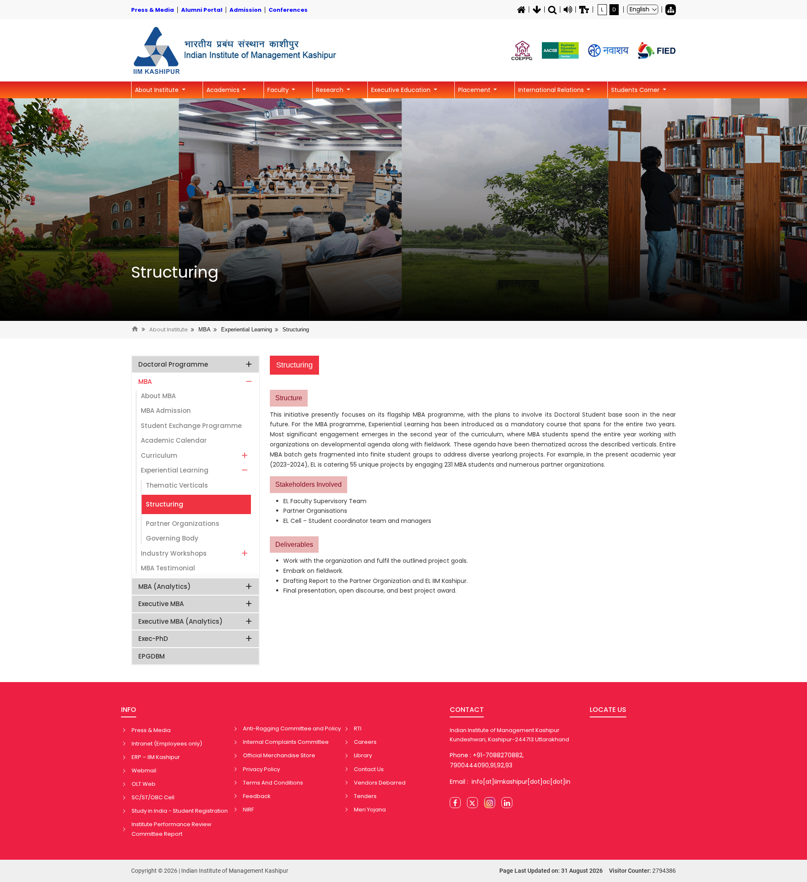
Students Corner (636, 90)
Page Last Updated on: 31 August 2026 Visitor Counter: (587, 870)
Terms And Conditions (273, 783)
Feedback (257, 796)
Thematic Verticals (177, 485)
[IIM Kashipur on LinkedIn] (506, 802)
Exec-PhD (153, 638)
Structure (288, 398)
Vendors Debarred (380, 783)
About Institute (157, 90)
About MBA (158, 395)
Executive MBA (161, 603)
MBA (204, 329)
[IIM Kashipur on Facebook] (455, 802)
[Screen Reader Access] (568, 9)
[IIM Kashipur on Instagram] (489, 802)
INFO (128, 709)
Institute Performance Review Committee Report (171, 828)
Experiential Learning (246, 329)
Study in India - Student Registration (180, 811)
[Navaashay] (608, 50)
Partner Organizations (182, 523)
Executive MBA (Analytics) (180, 621)
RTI (357, 728)
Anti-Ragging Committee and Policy (292, 728)
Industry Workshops (174, 553)
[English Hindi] (642, 9)
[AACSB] (560, 50)
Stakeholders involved (308, 484)
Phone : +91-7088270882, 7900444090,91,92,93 (487, 760)
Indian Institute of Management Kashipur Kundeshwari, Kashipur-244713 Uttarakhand (509, 734)
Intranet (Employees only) (167, 744)
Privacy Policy (261, 769)
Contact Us (369, 769)
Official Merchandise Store (279, 755)
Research (330, 90)
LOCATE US (608, 709)
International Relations (551, 90)
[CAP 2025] (522, 50)
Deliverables (294, 544)
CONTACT (467, 709)
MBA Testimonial (168, 568)
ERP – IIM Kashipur (156, 757)
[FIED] (657, 51)
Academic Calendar (174, 440)
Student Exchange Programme (191, 425)
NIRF (248, 810)
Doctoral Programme (173, 364)
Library (363, 755)
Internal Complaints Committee (286, 742)
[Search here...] (552, 9)
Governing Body (172, 538)
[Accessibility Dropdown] (584, 10)
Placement (475, 90)
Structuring (175, 272)
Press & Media (151, 730)
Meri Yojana (370, 810)
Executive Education (401, 90)
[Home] (521, 9)
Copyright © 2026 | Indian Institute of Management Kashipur (209, 870)
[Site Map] (670, 9)
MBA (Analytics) (164, 586)
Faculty (278, 90)
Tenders (365, 796)
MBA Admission (166, 410)
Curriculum (159, 455)
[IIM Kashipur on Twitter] (472, 802)
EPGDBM (151, 656)
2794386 (664, 870)
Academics (223, 90)
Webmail (144, 770)
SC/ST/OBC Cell (153, 797)
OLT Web (144, 784)
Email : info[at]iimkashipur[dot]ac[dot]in (510, 781)
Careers (365, 742)
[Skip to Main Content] (537, 9)
